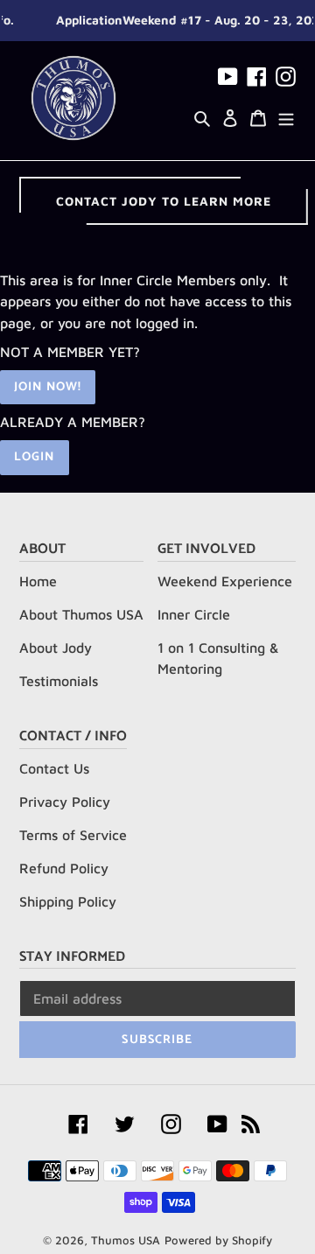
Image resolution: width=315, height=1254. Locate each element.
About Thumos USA (81, 614)
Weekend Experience (225, 581)
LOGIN (34, 457)
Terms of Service (73, 835)
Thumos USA (125, 1240)
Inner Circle (194, 614)
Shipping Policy (67, 901)
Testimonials (58, 681)
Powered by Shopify (218, 1240)
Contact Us (54, 768)
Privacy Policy (64, 801)
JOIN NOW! (47, 387)
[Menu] (286, 116)
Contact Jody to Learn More (163, 200)
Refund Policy (63, 868)
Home (38, 581)
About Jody (55, 647)
